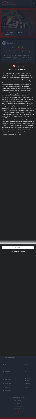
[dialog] (18, 209)
